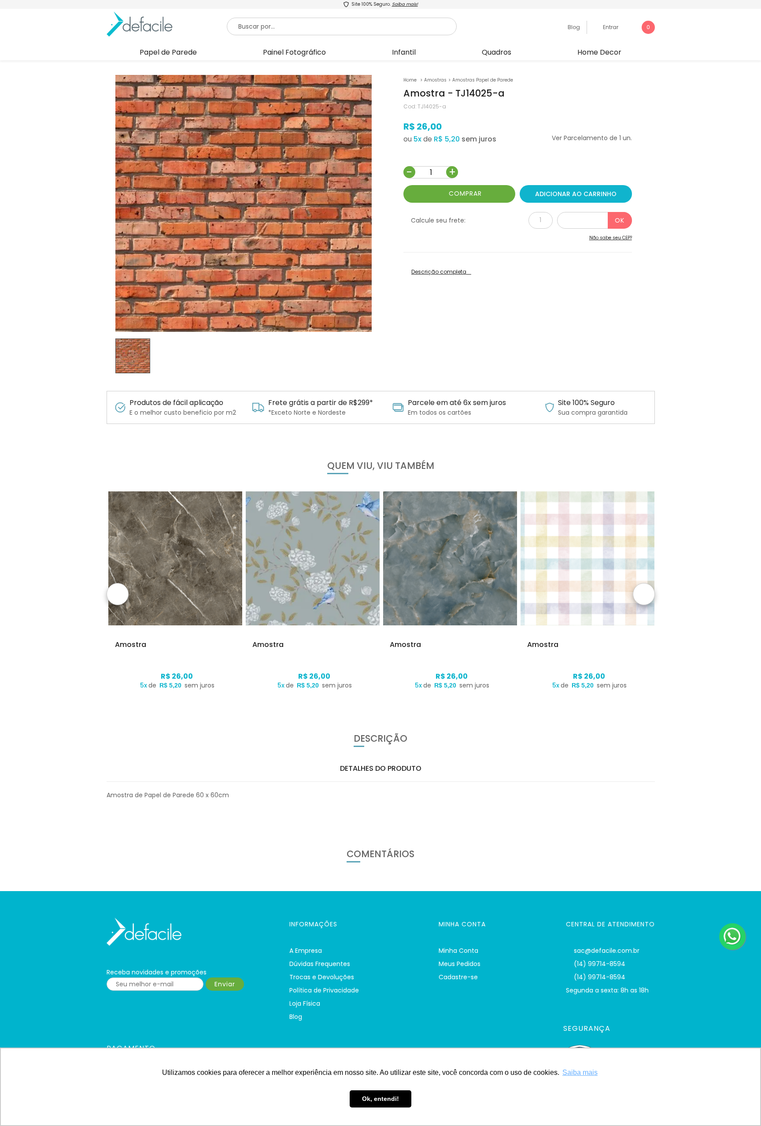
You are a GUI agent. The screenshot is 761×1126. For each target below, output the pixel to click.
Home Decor (599, 52)
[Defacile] (187, 932)
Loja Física (304, 1003)
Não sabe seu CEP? (610, 237)
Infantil (404, 52)
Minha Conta (458, 950)
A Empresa (305, 950)
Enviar (224, 984)
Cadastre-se (458, 977)
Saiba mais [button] (580, 1072)
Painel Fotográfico (294, 52)
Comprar (465, 193)
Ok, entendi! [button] (380, 1098)
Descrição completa (438, 271)
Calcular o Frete (594, 220)
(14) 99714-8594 (599, 963)
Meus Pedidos (459, 963)
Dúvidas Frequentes (319, 963)
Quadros (496, 52)
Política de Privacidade (324, 990)
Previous (118, 594)
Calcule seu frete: (438, 220)
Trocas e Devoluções (321, 977)
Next (644, 594)
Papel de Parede (168, 52)
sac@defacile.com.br (606, 950)
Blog (573, 27)
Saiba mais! (405, 4)
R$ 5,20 (447, 139)
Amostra (130, 645)
